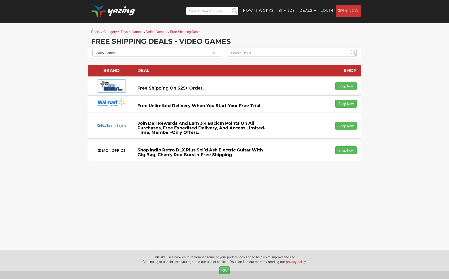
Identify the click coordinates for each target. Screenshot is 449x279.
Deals (307, 10)
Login (327, 10)
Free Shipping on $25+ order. (171, 88)
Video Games (105, 52)
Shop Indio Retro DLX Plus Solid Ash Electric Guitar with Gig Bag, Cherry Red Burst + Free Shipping (200, 152)
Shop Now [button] (346, 86)
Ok (224, 270)
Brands (286, 10)
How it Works (258, 10)
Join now (348, 11)
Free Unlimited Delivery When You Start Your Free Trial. (200, 105)
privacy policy (296, 261)
